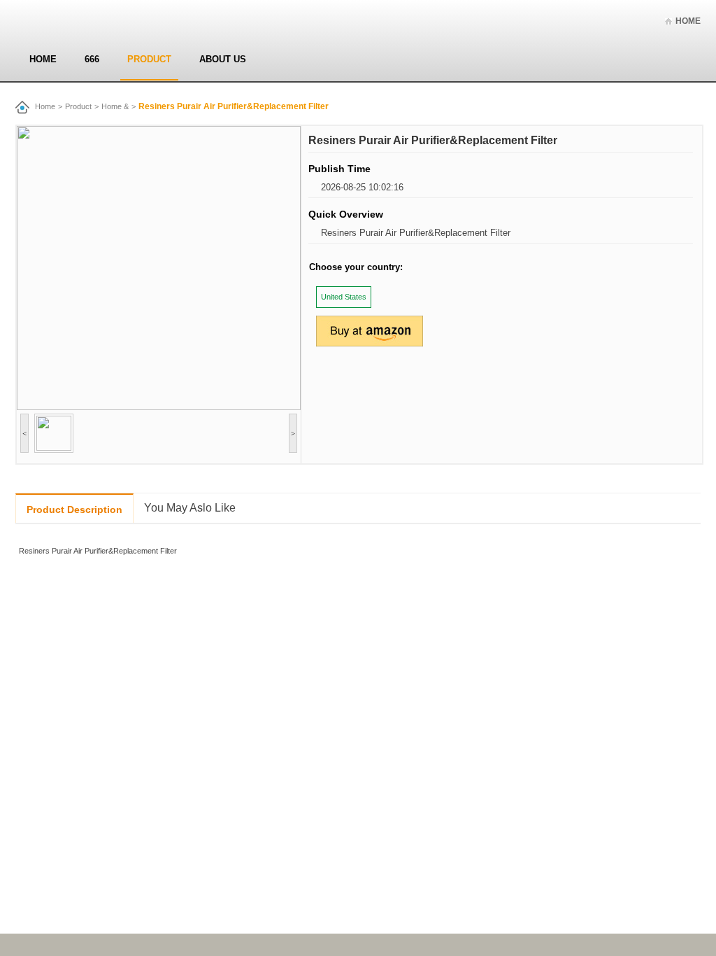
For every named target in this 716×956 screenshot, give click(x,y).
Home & (115, 106)
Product (149, 59)
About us (222, 59)
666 (92, 59)
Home (688, 21)
